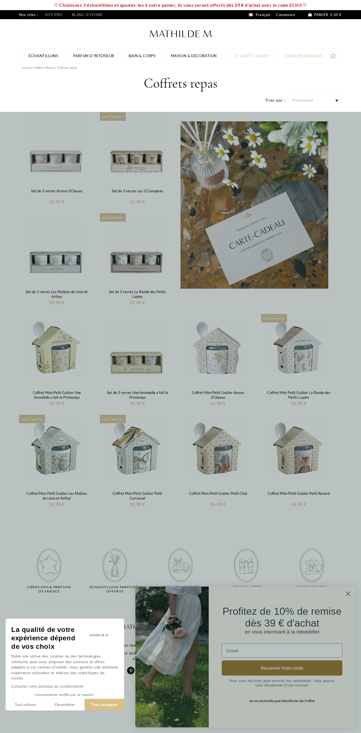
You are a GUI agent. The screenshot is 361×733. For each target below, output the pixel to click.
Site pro (53, 14)
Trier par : (275, 100)
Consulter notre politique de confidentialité (47, 687)
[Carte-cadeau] (254, 204)
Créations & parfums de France (49, 589)
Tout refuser (25, 704)
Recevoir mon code (282, 668)
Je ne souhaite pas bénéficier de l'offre (282, 700)
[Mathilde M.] (180, 33)
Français (262, 14)
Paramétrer (65, 704)
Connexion (285, 14)
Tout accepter (104, 704)
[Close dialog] (348, 594)
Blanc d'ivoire (87, 14)
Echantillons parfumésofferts (115, 589)
